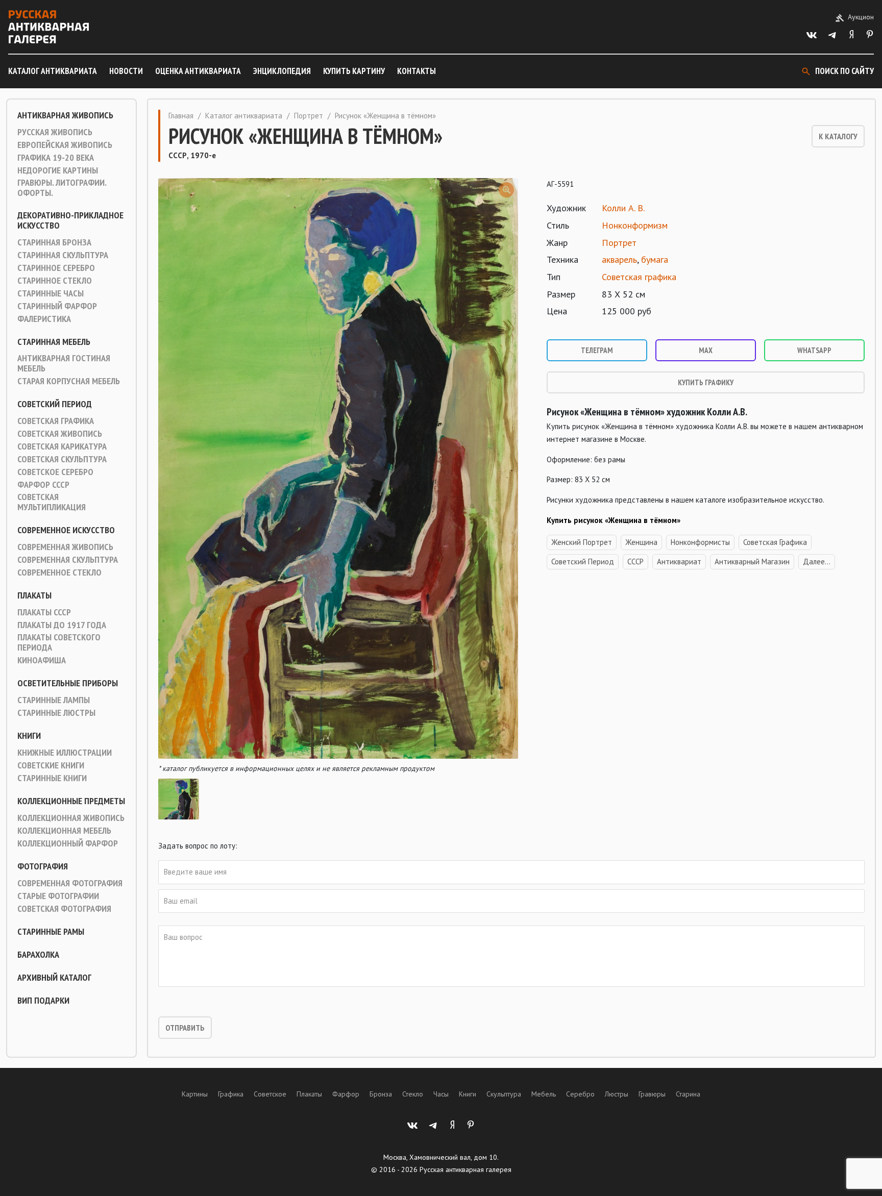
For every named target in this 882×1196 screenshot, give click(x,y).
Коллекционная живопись (71, 818)
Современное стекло (59, 572)
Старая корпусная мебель (68, 381)
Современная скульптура (67, 560)
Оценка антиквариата (198, 71)
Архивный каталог (54, 978)
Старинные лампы (53, 700)
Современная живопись (65, 547)
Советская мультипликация (51, 502)
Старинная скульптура (62, 255)
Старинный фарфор (57, 306)
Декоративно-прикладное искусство (70, 220)
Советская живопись (59, 434)
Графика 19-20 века (55, 158)
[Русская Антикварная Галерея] (48, 26)
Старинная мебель (53, 342)
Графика (230, 1094)
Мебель (543, 1094)
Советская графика (55, 421)
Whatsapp (814, 350)
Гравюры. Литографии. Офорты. (61, 188)
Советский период (54, 404)
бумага (654, 259)
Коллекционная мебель (64, 831)
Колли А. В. (623, 208)
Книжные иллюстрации (64, 753)
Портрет (308, 115)
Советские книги (50, 765)
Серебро (580, 1094)
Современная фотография (69, 883)
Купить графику (705, 382)
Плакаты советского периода (59, 642)
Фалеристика (44, 319)
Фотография (42, 866)
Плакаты (34, 595)
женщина (641, 542)
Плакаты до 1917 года (61, 625)
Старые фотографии (58, 896)
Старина (688, 1094)
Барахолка (38, 955)
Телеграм (597, 350)
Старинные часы (50, 293)
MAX (706, 350)
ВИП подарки (43, 1000)
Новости (126, 71)
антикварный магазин (752, 561)
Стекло (412, 1094)
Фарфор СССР (43, 485)
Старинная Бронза (54, 242)
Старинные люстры (56, 713)
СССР (635, 561)
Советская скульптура (62, 459)
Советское (270, 1094)
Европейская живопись (64, 145)
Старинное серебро (56, 268)
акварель (619, 259)
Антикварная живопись (65, 115)
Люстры (616, 1094)
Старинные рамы (50, 932)
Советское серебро (55, 472)
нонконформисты (700, 542)
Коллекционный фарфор (67, 843)
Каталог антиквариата (52, 71)
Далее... (816, 561)
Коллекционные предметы (71, 801)
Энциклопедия (282, 71)
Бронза (381, 1094)
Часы (441, 1094)
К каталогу (838, 136)
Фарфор (345, 1094)
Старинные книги (52, 778)
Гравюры (652, 1094)
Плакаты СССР (44, 612)
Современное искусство (66, 530)
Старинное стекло (54, 281)
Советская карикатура (62, 446)
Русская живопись (54, 132)
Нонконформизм (635, 225)
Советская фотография (64, 909)
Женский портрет (581, 542)
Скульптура (503, 1094)
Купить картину (354, 71)
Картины (195, 1094)
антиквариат (679, 561)
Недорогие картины (57, 170)
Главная (180, 115)
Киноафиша (41, 660)
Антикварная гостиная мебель (63, 363)
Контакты (416, 71)
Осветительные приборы (67, 683)
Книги (29, 736)
